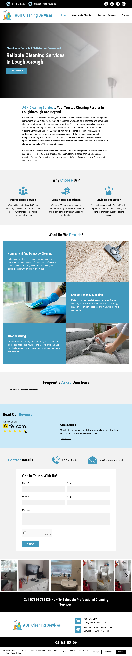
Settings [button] (96, 651)
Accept (121, 651)
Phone (69, 483)
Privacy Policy (15, 652)
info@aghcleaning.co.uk (45, 4)
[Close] (128, 651)
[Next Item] (126, 575)
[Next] (127, 426)
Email (24, 497)
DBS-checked (51, 154)
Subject (70, 497)
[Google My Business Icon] (112, 4)
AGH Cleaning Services (34, 15)
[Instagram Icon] (124, 4)
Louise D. (65, 438)
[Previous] (55, 426)
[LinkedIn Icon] (118, 4)
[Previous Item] (5, 575)
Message (26, 510)
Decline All (108, 651)
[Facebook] (106, 4)
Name (25, 483)
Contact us (84, 157)
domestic (89, 121)
